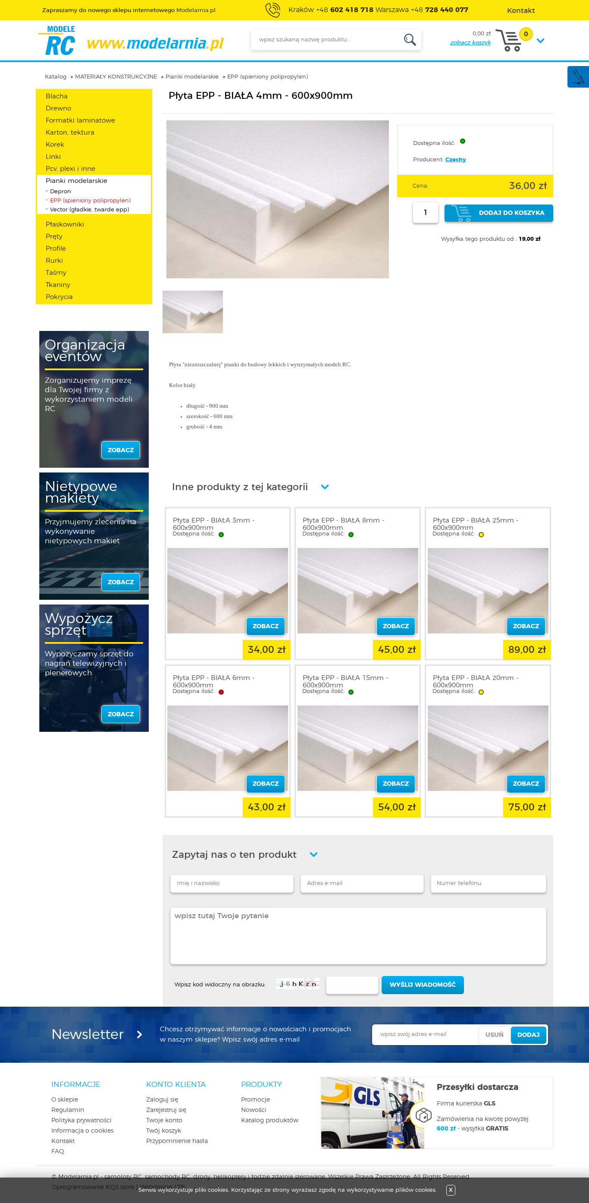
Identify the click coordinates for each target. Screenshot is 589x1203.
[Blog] (578, 83)
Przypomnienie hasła (177, 1141)
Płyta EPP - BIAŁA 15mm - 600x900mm (345, 682)
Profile (56, 249)
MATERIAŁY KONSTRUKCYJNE (116, 77)
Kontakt (63, 1141)
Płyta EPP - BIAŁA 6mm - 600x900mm (213, 682)
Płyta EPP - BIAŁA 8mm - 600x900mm (343, 524)
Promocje (255, 1100)
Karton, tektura (70, 132)
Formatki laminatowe (80, 120)
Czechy (455, 160)
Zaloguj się (162, 1100)
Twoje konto (164, 1121)
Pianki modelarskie (192, 77)
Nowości (253, 1110)
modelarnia (131, 40)
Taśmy (56, 273)
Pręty (54, 236)
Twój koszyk (163, 1131)
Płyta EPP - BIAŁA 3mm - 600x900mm (213, 524)
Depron (60, 192)
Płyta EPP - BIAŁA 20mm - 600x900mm (475, 682)
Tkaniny (58, 285)
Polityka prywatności (81, 1121)
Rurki (54, 261)
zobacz (121, 450)
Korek (55, 145)
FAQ (57, 1152)
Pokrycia (59, 297)
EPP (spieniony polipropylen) (267, 77)
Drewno (58, 108)
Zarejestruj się (166, 1110)
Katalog (55, 77)
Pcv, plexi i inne (70, 169)
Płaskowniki (65, 224)
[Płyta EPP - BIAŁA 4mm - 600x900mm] (277, 277)
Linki (53, 157)
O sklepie (64, 1100)
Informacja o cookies (82, 1131)
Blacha (57, 96)
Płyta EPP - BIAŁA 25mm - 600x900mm (475, 524)
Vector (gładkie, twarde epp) (89, 210)
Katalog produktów (269, 1121)
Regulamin (67, 1110)
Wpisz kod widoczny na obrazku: (220, 985)
